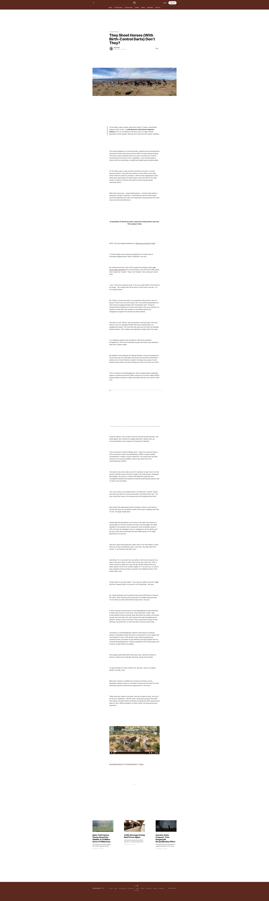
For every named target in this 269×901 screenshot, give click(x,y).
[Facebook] (137, 885)
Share (157, 48)
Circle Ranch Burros (115, 764)
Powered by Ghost (172, 888)
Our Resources (129, 7)
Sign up (111, 888)
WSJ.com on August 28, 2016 (145, 243)
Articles (137, 7)
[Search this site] (93, 3)
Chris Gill (116, 47)
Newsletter (150, 7)
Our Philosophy (118, 7)
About (110, 7)
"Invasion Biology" (114, 31)
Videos (143, 7)
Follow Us (157, 7)
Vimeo (141, 764)
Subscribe (172, 3)
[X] (134, 885)
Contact (155, 888)
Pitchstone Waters (96, 888)
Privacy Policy (149, 888)
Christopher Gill (131, 764)
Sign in (165, 3)
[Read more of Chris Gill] (111, 48)
